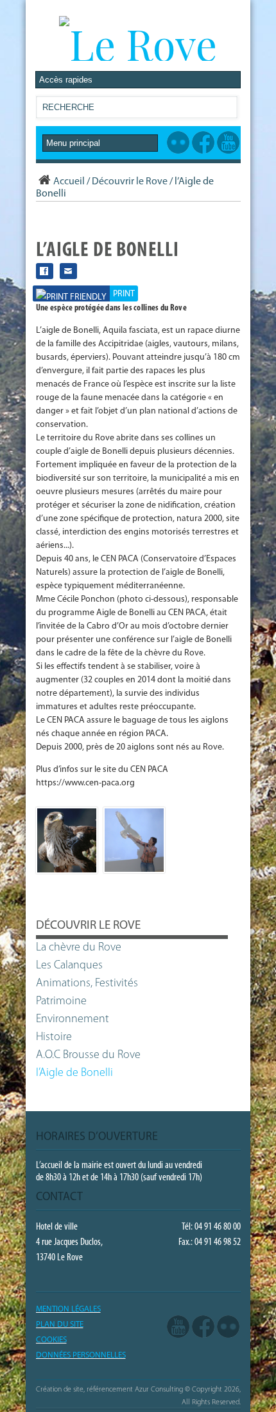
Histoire (54, 1037)
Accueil (69, 182)
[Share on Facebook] (44, 271)
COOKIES (51, 1340)
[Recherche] (227, 110)
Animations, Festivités (87, 984)
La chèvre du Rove (78, 948)
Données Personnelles (81, 1355)
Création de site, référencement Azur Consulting (109, 1389)
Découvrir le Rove (130, 182)
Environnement (72, 1019)
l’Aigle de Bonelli (74, 1073)
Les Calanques (69, 966)
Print (124, 294)
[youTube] (178, 1327)
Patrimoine (61, 1001)
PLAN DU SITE (59, 1324)
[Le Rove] (138, 43)
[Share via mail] (68, 271)
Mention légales (68, 1309)
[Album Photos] (228, 1327)
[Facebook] (203, 1327)
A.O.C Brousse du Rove (88, 1055)
